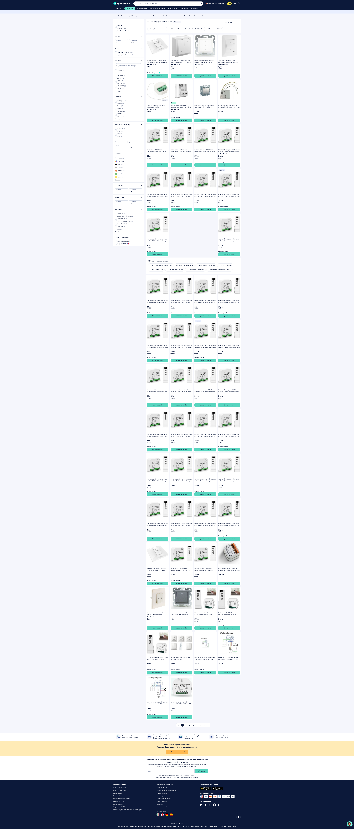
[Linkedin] (201, 804)
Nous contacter (118, 796)
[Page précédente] (178, 725)
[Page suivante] (208, 725)
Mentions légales (149, 826)
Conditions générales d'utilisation (193, 826)
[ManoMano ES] (171, 814)
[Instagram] (214, 804)
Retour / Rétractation (119, 790)
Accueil (115, 16)
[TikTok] (218, 804)
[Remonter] (238, 817)
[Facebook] (205, 804)
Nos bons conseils (162, 787)
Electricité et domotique (124, 16)
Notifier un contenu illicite (121, 798)
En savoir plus (194, 777)
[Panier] (239, 3)
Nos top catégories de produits (166, 790)
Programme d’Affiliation (120, 807)
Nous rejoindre (118, 804)
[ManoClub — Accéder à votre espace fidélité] (230, 3)
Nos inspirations (162, 801)
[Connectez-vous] (235, 3)
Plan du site (139, 826)
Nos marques (161, 796)
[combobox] (232, 22)
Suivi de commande (119, 787)
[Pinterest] (210, 804)
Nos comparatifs (162, 793)
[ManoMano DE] (166, 814)
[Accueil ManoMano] (122, 3)
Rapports (223, 826)
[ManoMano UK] (162, 814)
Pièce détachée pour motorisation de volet (177, 16)
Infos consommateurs (212, 826)
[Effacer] (201, 3)
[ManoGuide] (350, 824)
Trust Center (177, 826)
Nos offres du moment (163, 798)
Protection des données (164, 826)
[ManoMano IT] (158, 814)
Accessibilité (232, 826)
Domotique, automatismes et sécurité (142, 16)
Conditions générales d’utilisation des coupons (127, 810)
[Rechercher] (135, 3)
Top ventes (160, 804)
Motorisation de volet (159, 16)
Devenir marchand (119, 801)
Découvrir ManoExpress (164, 807)
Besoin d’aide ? (118, 793)
